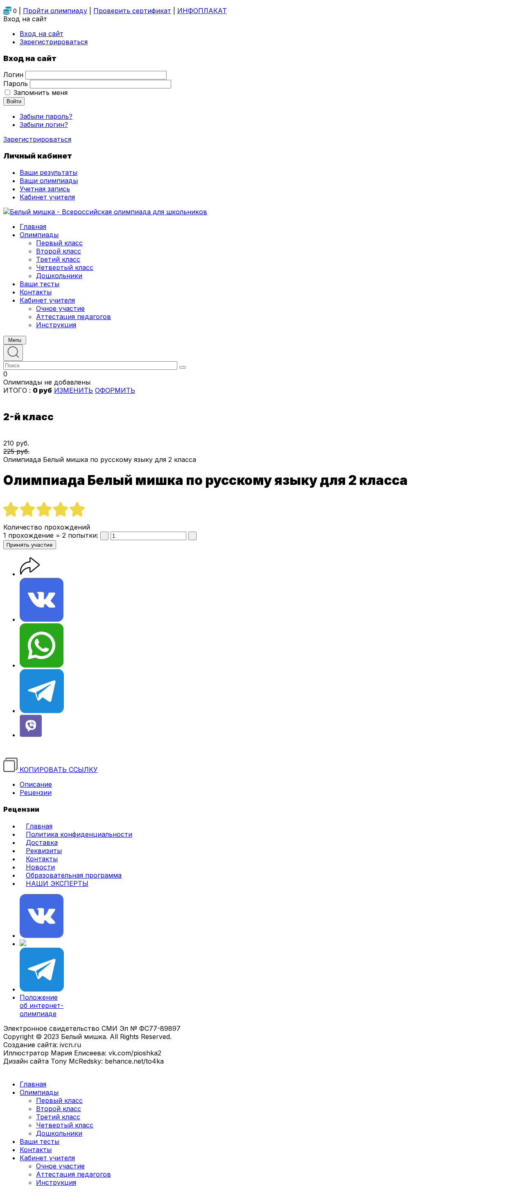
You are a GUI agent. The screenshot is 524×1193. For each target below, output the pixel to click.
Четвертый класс (64, 1125)
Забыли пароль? (46, 116)
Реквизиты (44, 851)
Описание (36, 784)
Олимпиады (39, 1092)
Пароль (15, 83)
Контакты (42, 859)
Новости (40, 867)
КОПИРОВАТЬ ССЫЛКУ (57, 769)
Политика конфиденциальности (79, 834)
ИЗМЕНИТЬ (73, 390)
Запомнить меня (41, 92)
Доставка (42, 842)
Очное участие (60, 1166)
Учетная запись (45, 189)
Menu (15, 340)
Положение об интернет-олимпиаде (41, 1005)
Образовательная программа (74, 875)
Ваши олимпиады (49, 181)
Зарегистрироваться (37, 139)
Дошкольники (59, 1133)
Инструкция (56, 1182)
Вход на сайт (41, 33)
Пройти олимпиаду (55, 11)
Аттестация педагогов (73, 1174)
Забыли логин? (44, 124)
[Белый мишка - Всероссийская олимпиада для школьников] (105, 211)
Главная (39, 826)
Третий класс (58, 1117)
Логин (13, 74)
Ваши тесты (39, 1141)
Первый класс (59, 1100)
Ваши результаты (48, 172)
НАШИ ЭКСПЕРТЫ (57, 883)
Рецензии (36, 792)
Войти (14, 101)
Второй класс (58, 1109)
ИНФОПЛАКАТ (202, 11)
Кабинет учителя (47, 1158)
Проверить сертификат (132, 11)
